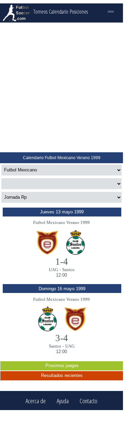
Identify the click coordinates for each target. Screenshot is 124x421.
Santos (68, 269)
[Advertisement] (61, 87)
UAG (53, 269)
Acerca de (36, 400)
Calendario (58, 11)
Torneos (40, 11)
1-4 (61, 261)
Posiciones (79, 11)
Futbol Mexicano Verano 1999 (61, 222)
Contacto (88, 400)
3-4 (61, 338)
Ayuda (63, 400)
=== (111, 11)
